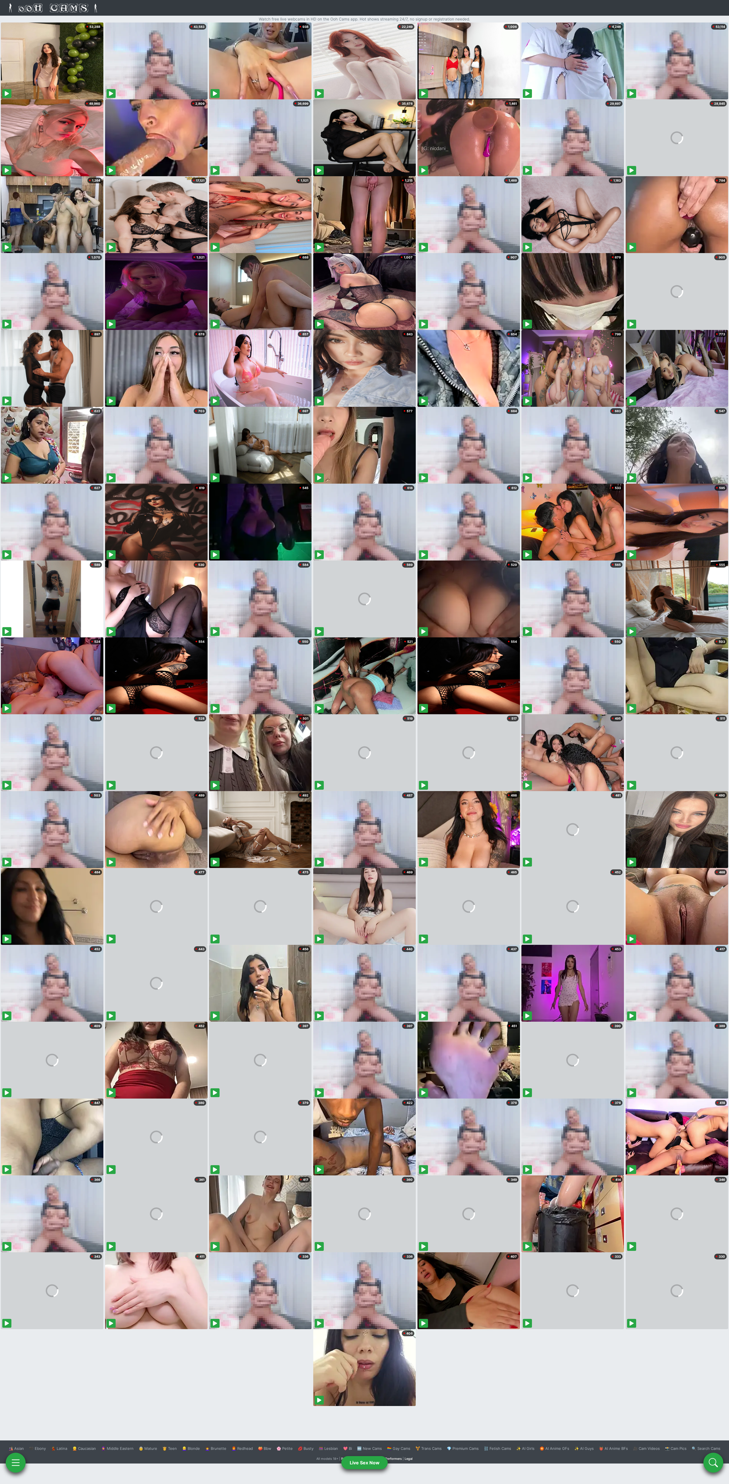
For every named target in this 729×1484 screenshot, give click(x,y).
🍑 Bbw (264, 1448)
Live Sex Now (365, 1462)
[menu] (16, 1463)
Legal (409, 1459)
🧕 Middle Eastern (117, 1448)
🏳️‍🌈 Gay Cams (398, 1448)
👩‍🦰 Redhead (242, 1448)
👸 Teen (169, 1448)
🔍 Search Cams (706, 1448)
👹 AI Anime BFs (613, 1448)
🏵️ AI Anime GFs (554, 1448)
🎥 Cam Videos (646, 1448)
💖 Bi (347, 1448)
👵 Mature (148, 1448)
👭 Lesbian (328, 1448)
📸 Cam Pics (676, 1448)
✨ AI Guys (584, 1448)
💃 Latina (59, 1448)
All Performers (391, 1459)
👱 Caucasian (84, 1448)
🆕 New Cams (369, 1448)
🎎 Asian (16, 1448)
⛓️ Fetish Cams (497, 1448)
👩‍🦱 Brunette (215, 1448)
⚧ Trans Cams (428, 1448)
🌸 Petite (285, 1448)
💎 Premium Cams (463, 1448)
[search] (713, 1463)
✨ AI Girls (525, 1448)
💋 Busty (306, 1448)
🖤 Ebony (37, 1448)
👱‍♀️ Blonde (191, 1448)
